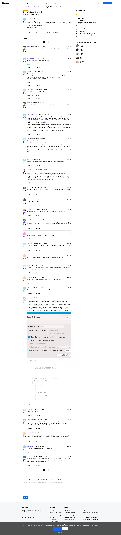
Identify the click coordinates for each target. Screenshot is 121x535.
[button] (107, 3)
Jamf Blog (52, 517)
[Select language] (101, 3)
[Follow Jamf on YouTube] (28, 517)
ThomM (81, 53)
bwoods (29, 199)
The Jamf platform (68, 510)
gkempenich (30, 446)
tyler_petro (29, 297)
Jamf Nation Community (55, 515)
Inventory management (69, 519)
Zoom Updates (79, 18)
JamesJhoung (30, 89)
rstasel (28, 46)
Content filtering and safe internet (90, 519)
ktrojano (82, 61)
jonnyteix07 (29, 233)
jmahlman (29, 209)
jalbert (28, 18)
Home (22, 7)
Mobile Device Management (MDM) (72, 515)
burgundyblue (30, 169)
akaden (28, 287)
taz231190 (29, 265)
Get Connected (35, 3)
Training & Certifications (55, 512)
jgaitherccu (29, 71)
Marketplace (53, 519)
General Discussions (17, 3)
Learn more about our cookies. (90, 525)
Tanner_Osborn (30, 419)
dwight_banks (30, 159)
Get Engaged (55, 3)
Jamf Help (52, 510)
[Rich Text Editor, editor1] (47, 488)
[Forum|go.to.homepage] (5, 3)
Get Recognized (45, 3)
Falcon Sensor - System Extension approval (86, 28)
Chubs (81, 45)
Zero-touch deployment (69, 512)
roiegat (28, 187)
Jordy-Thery (82, 57)
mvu (81, 49)
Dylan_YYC (29, 432)
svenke (28, 255)
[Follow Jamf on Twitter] (23, 517)
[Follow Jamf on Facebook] (34, 517)
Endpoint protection (87, 515)
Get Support (26, 3)
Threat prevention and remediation (91, 517)
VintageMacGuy (30, 114)
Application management (69, 517)
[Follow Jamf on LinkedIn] (25, 517)
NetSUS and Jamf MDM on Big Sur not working (87, 12)
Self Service (85, 510)
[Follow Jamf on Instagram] (31, 517)
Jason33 (29, 219)
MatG (28, 138)
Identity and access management (90, 512)
